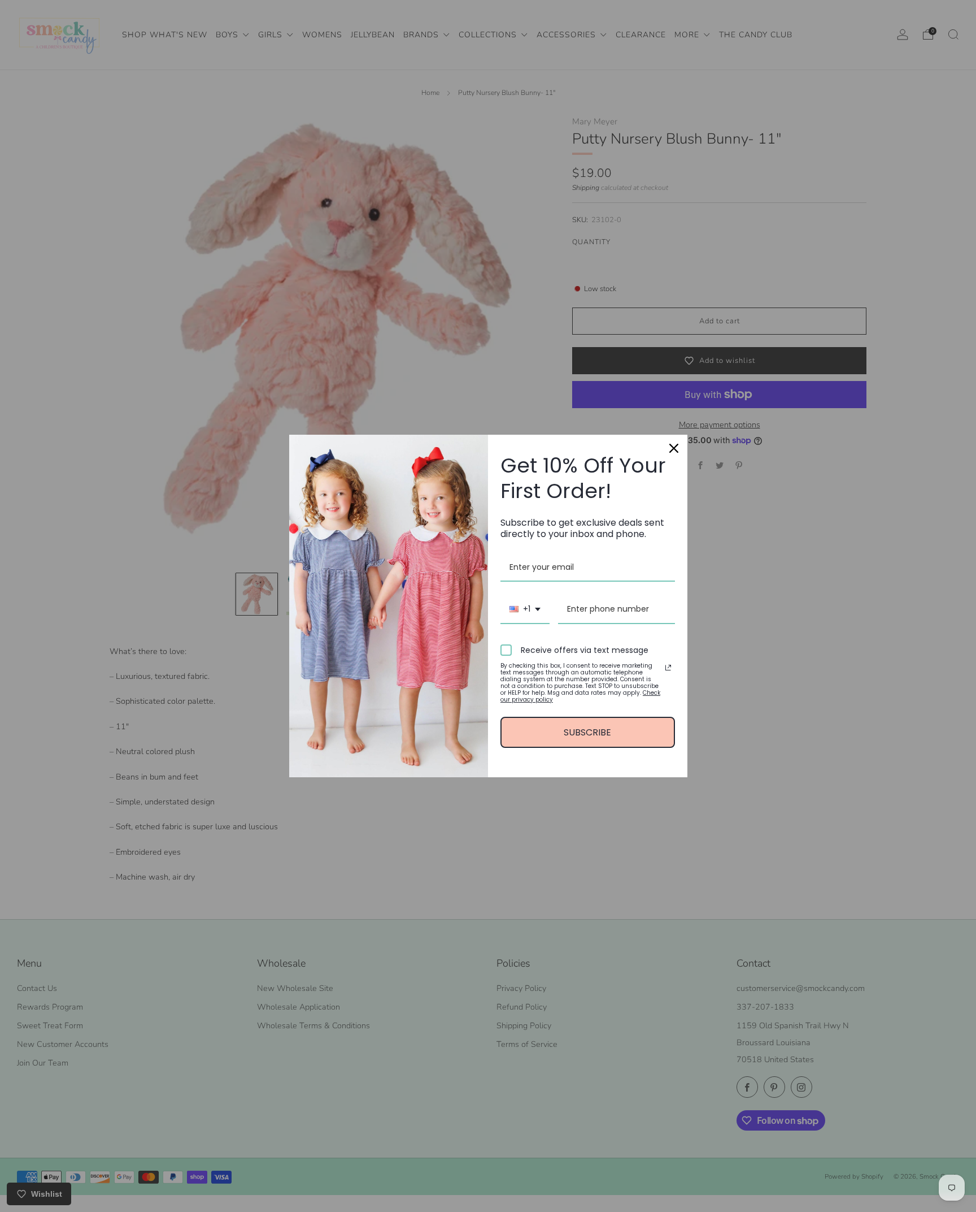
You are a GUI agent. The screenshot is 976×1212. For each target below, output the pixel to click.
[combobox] (525, 609)
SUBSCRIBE (587, 732)
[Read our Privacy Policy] (668, 667)
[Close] (673, 448)
